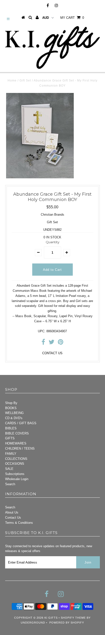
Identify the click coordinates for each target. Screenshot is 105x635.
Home (12, 80)
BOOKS (11, 408)
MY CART (72, 18)
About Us (11, 512)
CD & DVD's (13, 418)
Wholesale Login (16, 479)
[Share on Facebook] (43, 343)
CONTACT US (52, 353)
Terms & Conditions (19, 522)
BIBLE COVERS (17, 433)
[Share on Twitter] (51, 343)
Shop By (11, 403)
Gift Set (25, 80)
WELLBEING (14, 413)
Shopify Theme (73, 617)
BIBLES (11, 428)
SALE (9, 469)
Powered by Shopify (66, 622)
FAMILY (10, 453)
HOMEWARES (15, 443)
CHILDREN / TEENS (20, 448)
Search (10, 484)
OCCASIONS (14, 463)
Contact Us (13, 517)
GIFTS (10, 438)
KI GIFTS (51, 617)
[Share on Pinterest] (60, 343)
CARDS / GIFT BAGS (20, 423)
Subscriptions (14, 474)
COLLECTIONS (16, 459)
